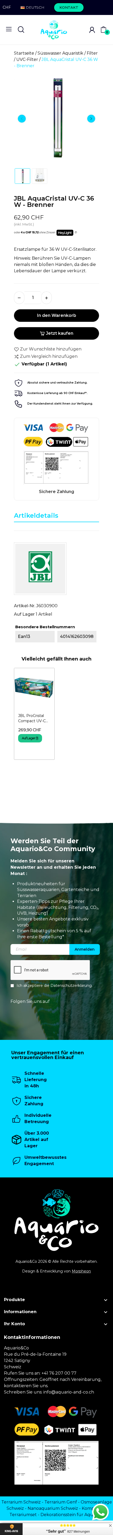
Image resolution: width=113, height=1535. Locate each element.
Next (91, 119)
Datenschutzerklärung (71, 985)
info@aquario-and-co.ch (68, 1392)
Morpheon (81, 1271)
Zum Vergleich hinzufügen (49, 356)
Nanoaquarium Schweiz (53, 1508)
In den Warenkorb (56, 315)
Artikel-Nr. (24, 605)
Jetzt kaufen (59, 333)
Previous (22, 119)
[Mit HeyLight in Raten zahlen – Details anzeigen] (76, 232)
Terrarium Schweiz (21, 1502)
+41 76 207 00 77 (59, 1373)
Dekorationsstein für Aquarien (72, 1514)
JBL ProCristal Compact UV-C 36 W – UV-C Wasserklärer (32, 718)
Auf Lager (24, 614)
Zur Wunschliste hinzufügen (50, 349)
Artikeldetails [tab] (36, 515)
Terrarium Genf (60, 1502)
